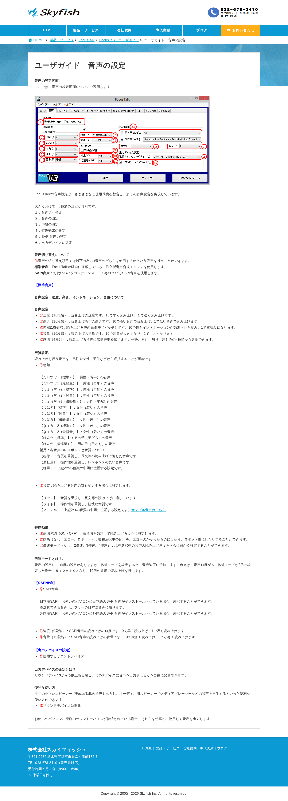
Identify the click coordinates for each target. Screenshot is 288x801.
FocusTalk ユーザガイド (119, 40)
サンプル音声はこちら (148, 510)
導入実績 (163, 30)
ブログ (201, 30)
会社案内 (124, 30)
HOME (47, 30)
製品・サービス (86, 30)
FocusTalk (86, 40)
